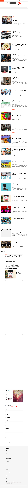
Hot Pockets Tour (7, 417)
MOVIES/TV (14, 148)
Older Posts (3, 251)
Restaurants (7, 428)
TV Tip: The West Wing (17, 242)
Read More (14, 26)
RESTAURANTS (14, 160)
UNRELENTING (14, 31)
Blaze (13, 35)
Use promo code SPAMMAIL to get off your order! (14, 406)
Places (6, 425)
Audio (6, 409)
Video (6, 475)
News (6, 464)
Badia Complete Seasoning (10, 263)
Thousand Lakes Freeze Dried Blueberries (12, 265)
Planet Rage (7, 467)
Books (6, 411)
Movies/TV (6, 420)
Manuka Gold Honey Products (18, 196)
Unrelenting (7, 433)
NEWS (14, 16)
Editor (14, 21)
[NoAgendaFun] (14, 3)
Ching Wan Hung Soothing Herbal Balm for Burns (13, 266)
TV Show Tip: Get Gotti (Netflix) (18, 207)
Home (6, 478)
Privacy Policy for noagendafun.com (11, 481)
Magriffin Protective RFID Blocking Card (11, 264)
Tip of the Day (7, 431)
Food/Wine (7, 456)
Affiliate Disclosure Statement (10, 483)
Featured (6, 414)
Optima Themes (7, 486)
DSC (6, 453)
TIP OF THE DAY (15, 77)
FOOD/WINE (14, 100)
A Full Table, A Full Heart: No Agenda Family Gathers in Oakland (19, 19)
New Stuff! (6, 422)
